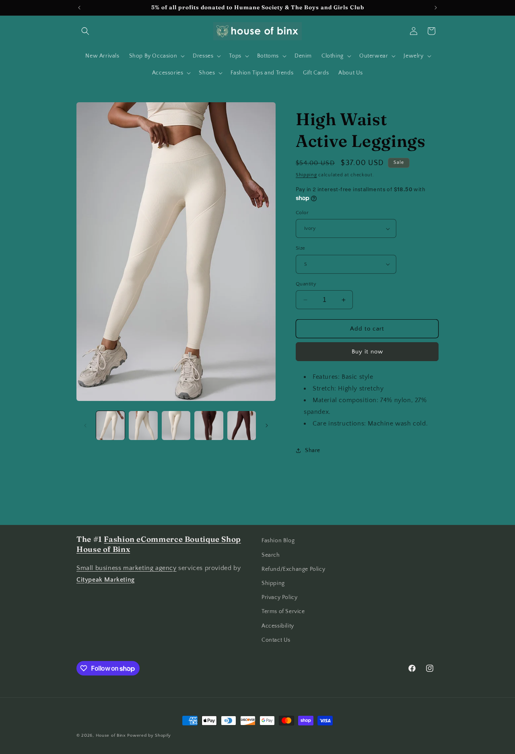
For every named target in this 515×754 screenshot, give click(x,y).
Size (300, 248)
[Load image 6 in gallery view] (241, 425)
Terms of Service (283, 611)
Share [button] (312, 450)
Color (302, 212)
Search (271, 555)
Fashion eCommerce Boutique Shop (172, 539)
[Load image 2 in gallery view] (143, 425)
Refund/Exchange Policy (293, 569)
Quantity (306, 284)
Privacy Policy (279, 597)
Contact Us (276, 640)
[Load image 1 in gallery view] (110, 425)
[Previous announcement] (79, 7)
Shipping (306, 175)
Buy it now (367, 351)
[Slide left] (85, 425)
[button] (85, 31)
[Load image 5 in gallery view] (208, 425)
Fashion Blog (278, 540)
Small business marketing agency (126, 568)
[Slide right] (267, 425)
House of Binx (112, 735)
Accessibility (278, 626)
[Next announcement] (436, 7)
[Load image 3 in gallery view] (176, 425)
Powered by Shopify (149, 735)
